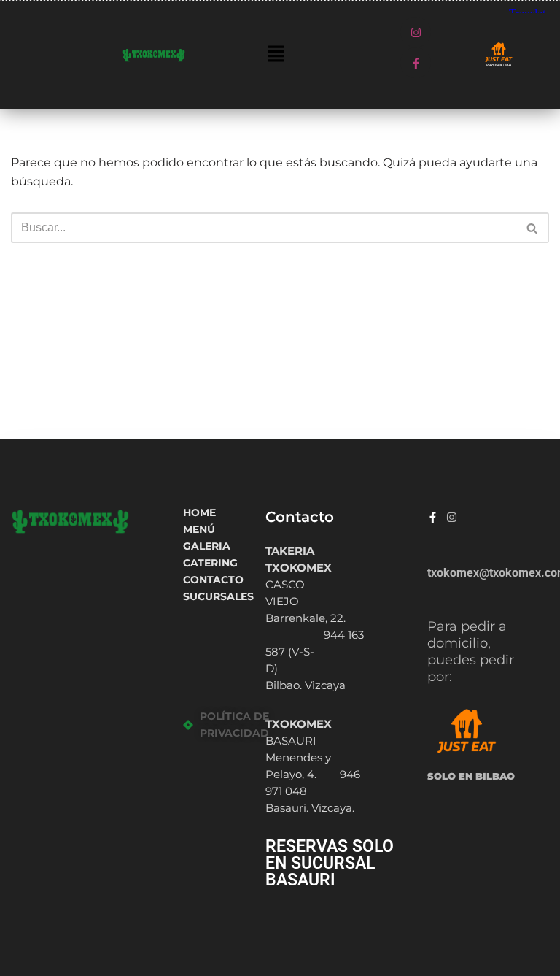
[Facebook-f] (415, 62)
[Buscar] (532, 227)
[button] (275, 55)
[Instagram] (415, 32)
